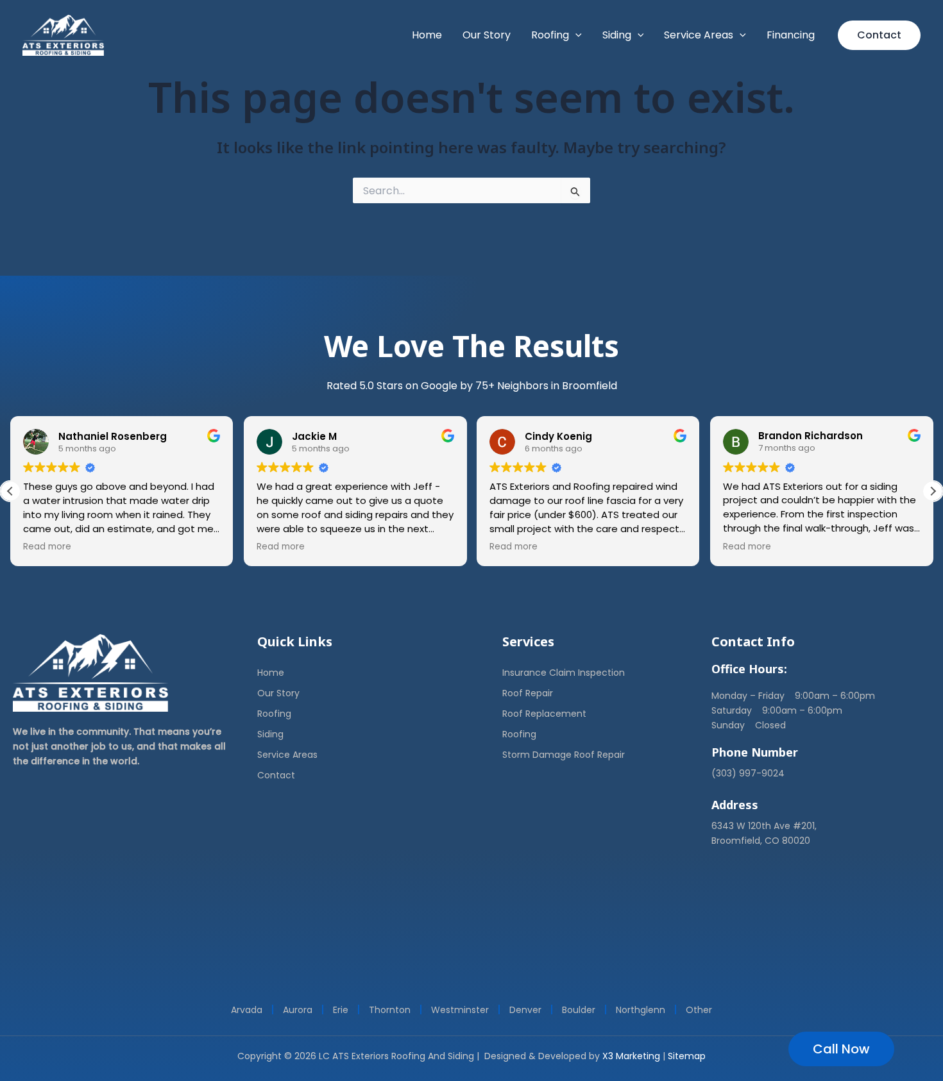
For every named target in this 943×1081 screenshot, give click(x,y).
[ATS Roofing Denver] (63, 34)
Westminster (460, 1009)
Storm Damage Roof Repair (563, 754)
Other (699, 1009)
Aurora (297, 1009)
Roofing (274, 713)
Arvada (246, 1009)
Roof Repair (527, 693)
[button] (575, 35)
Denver (525, 1009)
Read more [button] (47, 547)
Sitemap (687, 1056)
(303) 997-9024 (748, 773)
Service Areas (287, 754)
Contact (276, 775)
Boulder (578, 1009)
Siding (270, 734)
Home (270, 672)
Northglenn (640, 1009)
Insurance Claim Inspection (563, 672)
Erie (340, 1009)
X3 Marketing (631, 1056)
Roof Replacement (544, 713)
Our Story (278, 693)
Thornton (390, 1009)
